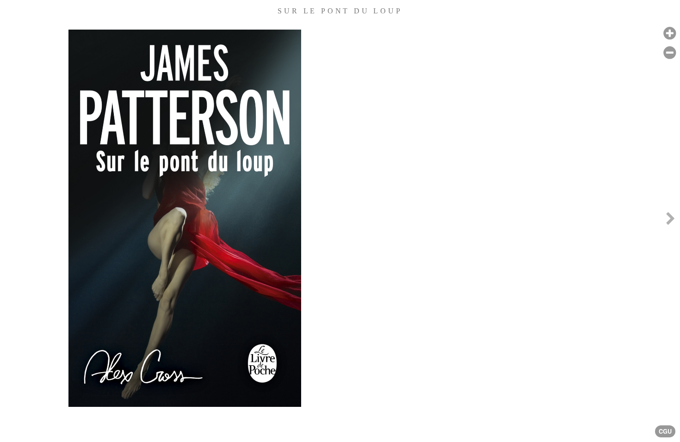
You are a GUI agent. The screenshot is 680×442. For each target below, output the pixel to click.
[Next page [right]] (670, 221)
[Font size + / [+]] (669, 33)
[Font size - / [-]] (669, 52)
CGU (665, 431)
